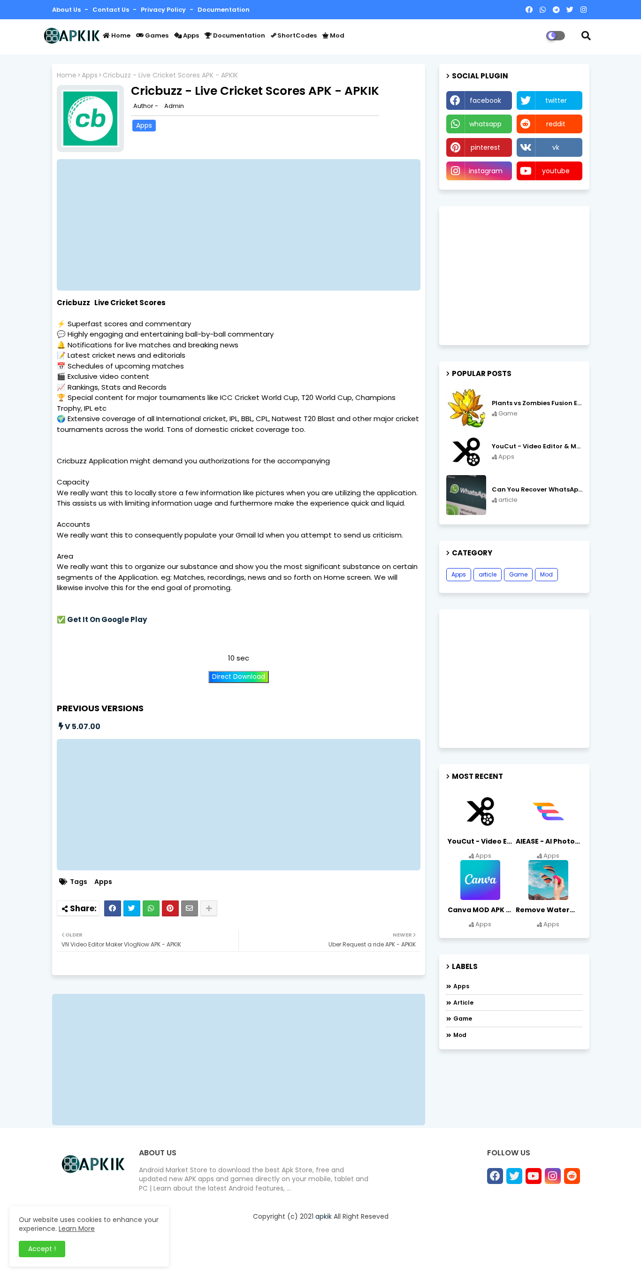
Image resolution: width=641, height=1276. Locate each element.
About (388, 1257)
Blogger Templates (189, 1258)
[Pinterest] (170, 908)
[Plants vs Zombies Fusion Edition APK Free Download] (466, 409)
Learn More (77, 1228)
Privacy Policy (164, 9)
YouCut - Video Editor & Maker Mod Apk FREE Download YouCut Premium (537, 446)
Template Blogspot (304, 1258)
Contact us (111, 9)
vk (555, 147)
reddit (555, 124)
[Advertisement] (243, 225)
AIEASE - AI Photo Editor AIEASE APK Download (549, 841)
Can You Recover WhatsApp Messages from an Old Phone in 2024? (537, 489)
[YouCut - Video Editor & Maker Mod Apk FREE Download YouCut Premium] (466, 452)
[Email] (189, 908)
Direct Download (238, 676)
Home (120, 35)
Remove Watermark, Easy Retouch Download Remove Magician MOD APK (549, 910)
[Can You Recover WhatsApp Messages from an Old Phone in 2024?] (466, 495)
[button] (586, 35)
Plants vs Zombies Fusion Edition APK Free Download (537, 403)
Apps (190, 35)
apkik (323, 1216)
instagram (486, 171)
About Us (67, 9)
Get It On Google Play (107, 619)
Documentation (224, 9)
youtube (556, 171)
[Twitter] (131, 908)
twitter (556, 100)
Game (518, 574)
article (487, 574)
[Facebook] (112, 908)
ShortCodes (296, 35)
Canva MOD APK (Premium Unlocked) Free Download (481, 910)
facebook (485, 100)
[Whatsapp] (151, 908)
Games (156, 35)
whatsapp (485, 124)
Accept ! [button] (42, 1248)
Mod (336, 35)
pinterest (485, 147)
